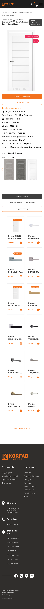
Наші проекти (30, 486)
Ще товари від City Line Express (22, 202)
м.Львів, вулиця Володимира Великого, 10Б (13, 510)
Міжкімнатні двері (8, 15)
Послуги (28, 479)
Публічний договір (8, 592)
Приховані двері (9, 479)
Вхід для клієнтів (8, 598)
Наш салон (29, 490)
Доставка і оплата (31, 476)
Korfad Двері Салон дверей (18, 12)
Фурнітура (6, 483)
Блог (26, 496)
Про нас (27, 483)
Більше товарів (22, 428)
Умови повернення (8, 595)
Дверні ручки (22, 196)
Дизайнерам (29, 493)
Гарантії (27, 473)
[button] (39, 169)
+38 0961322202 (13, 524)
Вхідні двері (7, 473)
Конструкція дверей (21, 209)
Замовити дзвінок (22, 102)
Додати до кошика (22, 96)
